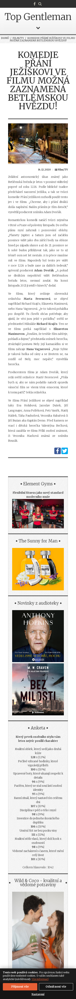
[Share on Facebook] (57, 453)
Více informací (40, 979)
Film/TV (18, 38)
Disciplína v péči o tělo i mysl (38, 810)
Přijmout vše (20, 986)
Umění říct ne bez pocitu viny (38, 830)
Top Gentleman (38, 16)
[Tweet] (64, 453)
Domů (5, 38)
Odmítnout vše (56, 986)
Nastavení (38, 994)
